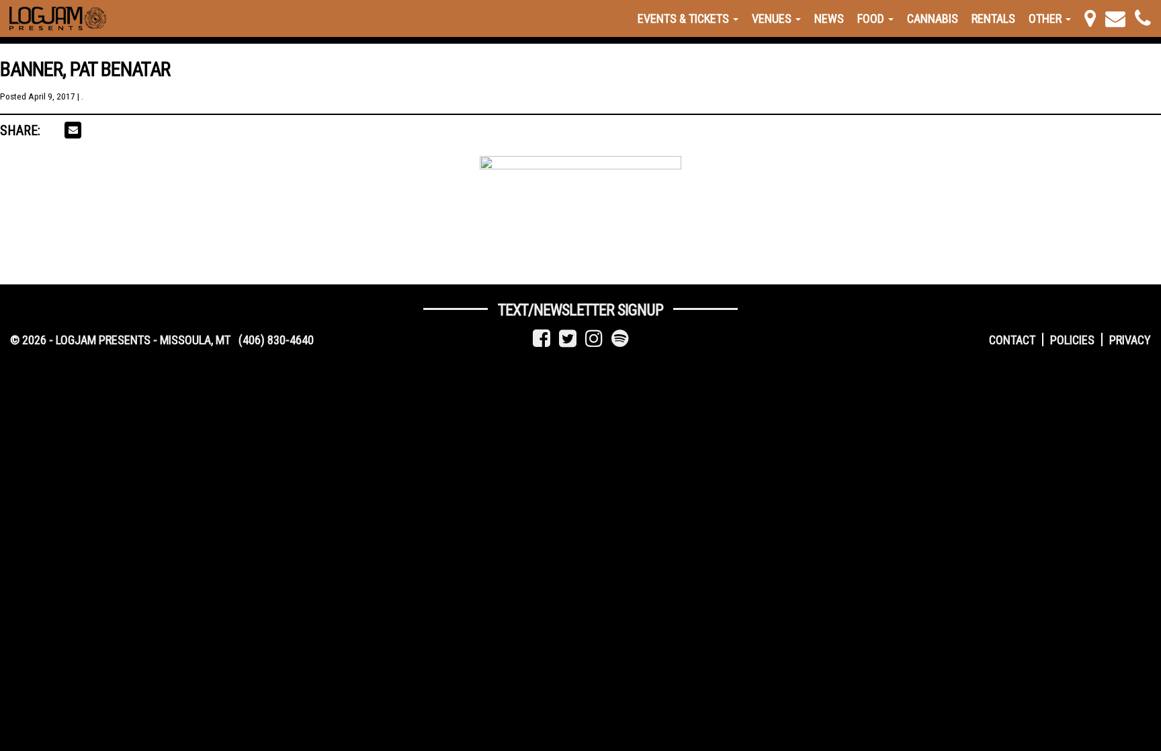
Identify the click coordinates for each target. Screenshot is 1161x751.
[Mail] (1115, 18)
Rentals (993, 18)
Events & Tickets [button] (685, 18)
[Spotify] (620, 338)
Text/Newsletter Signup (580, 310)
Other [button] (1046, 18)
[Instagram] (594, 338)
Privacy (1130, 340)
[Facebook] (541, 338)
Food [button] (872, 18)
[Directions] (1090, 18)
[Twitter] (568, 338)
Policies (1072, 340)
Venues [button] (773, 18)
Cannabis (932, 18)
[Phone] (1142, 18)
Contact (1012, 340)
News (829, 18)
